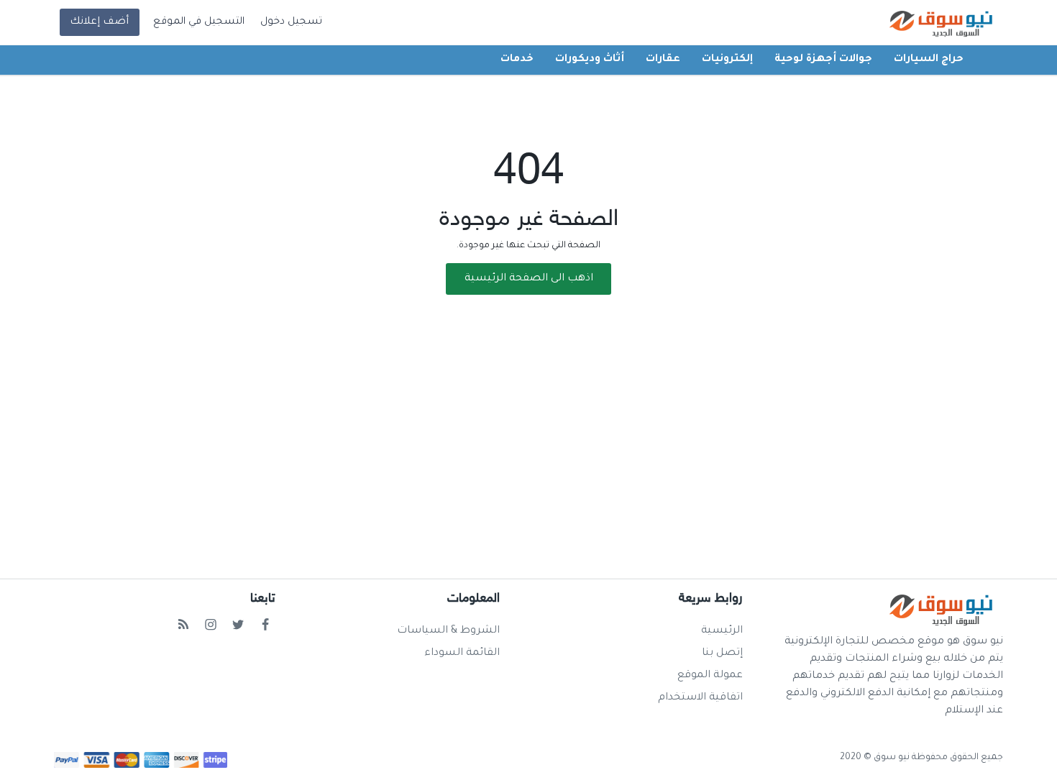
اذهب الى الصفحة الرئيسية (529, 279)
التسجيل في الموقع (198, 22)
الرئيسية (722, 631)
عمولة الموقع (710, 676)
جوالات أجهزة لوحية (823, 59)
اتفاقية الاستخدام (700, 698)
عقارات (663, 59)
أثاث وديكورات (589, 59)
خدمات (517, 59)
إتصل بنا (722, 653)
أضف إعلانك (99, 22)
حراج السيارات (929, 59)
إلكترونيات (727, 59)
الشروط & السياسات (448, 631)
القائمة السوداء (462, 653)
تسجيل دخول (291, 22)
